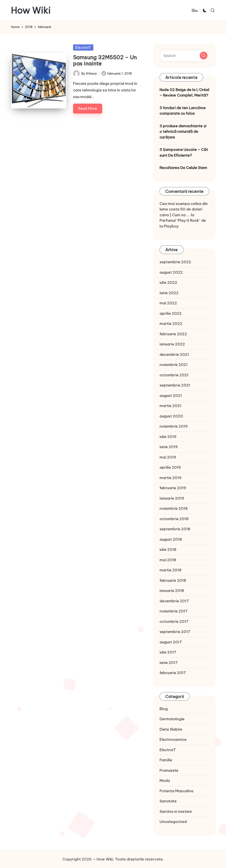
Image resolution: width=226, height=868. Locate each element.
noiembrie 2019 (174, 426)
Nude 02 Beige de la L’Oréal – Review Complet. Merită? (184, 92)
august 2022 (171, 272)
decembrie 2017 (174, 601)
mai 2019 (168, 457)
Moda (165, 780)
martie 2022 (171, 323)
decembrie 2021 (174, 354)
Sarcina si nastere (176, 811)
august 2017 (171, 642)
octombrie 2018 (174, 518)
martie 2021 (170, 405)
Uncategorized (173, 821)
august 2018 (171, 539)
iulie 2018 (168, 549)
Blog (164, 708)
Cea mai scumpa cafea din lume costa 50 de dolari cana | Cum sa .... (184, 209)
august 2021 (171, 395)
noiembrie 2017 (174, 611)
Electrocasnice (173, 739)
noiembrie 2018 (174, 508)
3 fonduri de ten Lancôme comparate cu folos (183, 110)
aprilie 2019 (170, 467)
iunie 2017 (169, 662)
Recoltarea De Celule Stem (183, 167)
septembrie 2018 (175, 529)
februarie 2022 (173, 334)
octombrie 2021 (174, 375)
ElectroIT (83, 47)
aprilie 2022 (171, 313)
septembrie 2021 (175, 385)
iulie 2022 (168, 282)
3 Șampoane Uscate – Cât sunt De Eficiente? (184, 152)
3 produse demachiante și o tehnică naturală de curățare (183, 131)
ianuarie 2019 (172, 498)
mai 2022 (168, 303)
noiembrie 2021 (174, 364)
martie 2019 (170, 477)
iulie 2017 (168, 652)
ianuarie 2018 (172, 590)
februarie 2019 (173, 487)
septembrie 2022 (175, 262)
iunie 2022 (169, 292)
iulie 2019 (168, 436)
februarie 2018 (173, 580)
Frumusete (169, 770)
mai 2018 (168, 559)
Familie (166, 760)
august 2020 (171, 416)
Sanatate (168, 801)
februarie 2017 (173, 672)
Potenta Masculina (176, 790)
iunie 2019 (169, 446)
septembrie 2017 (175, 631)
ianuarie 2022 (172, 344)
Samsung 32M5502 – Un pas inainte (105, 60)
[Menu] (194, 10)
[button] (203, 55)
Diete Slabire (171, 729)
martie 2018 (170, 570)
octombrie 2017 (174, 621)
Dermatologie (172, 718)
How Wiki (31, 10)
